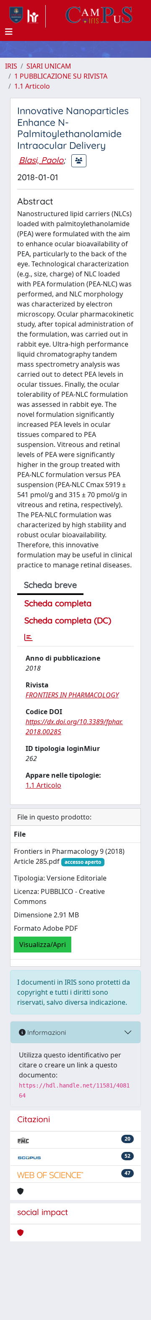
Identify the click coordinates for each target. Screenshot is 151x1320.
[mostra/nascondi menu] (9, 32)
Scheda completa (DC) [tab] (67, 620)
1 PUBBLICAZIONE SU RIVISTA (60, 76)
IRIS (11, 66)
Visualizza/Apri (42, 944)
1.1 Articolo (32, 86)
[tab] (28, 637)
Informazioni (46, 1032)
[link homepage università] (99, 16)
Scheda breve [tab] (50, 585)
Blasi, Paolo (41, 160)
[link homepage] (25, 16)
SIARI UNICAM (48, 66)
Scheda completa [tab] (57, 603)
